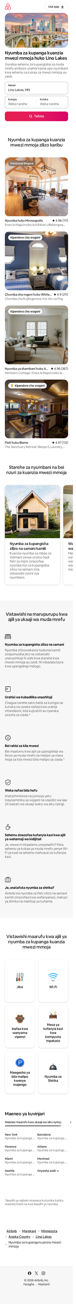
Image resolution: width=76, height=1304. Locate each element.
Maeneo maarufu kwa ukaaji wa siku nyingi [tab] (33, 1122)
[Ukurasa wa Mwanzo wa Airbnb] (8, 6)
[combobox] (36, 89)
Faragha (29, 1284)
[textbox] (20, 103)
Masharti (44, 1284)
